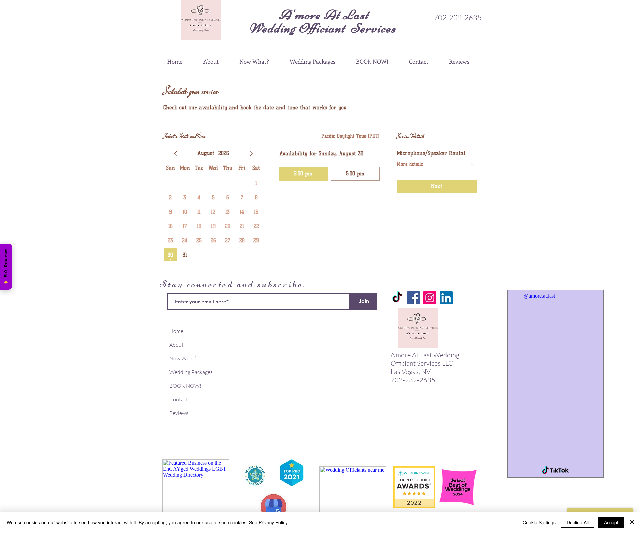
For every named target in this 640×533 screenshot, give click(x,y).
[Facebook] (413, 297)
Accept (611, 522)
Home (176, 331)
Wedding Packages (191, 372)
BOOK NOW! (185, 385)
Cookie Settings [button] (539, 522)
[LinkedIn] (446, 297)
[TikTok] (397, 297)
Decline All (578, 522)
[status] (350, 136)
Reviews (178, 413)
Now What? (182, 358)
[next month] (251, 154)
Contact (178, 399)
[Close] (632, 522)
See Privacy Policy (268, 522)
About (176, 344)
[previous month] (176, 154)
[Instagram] (429, 297)
